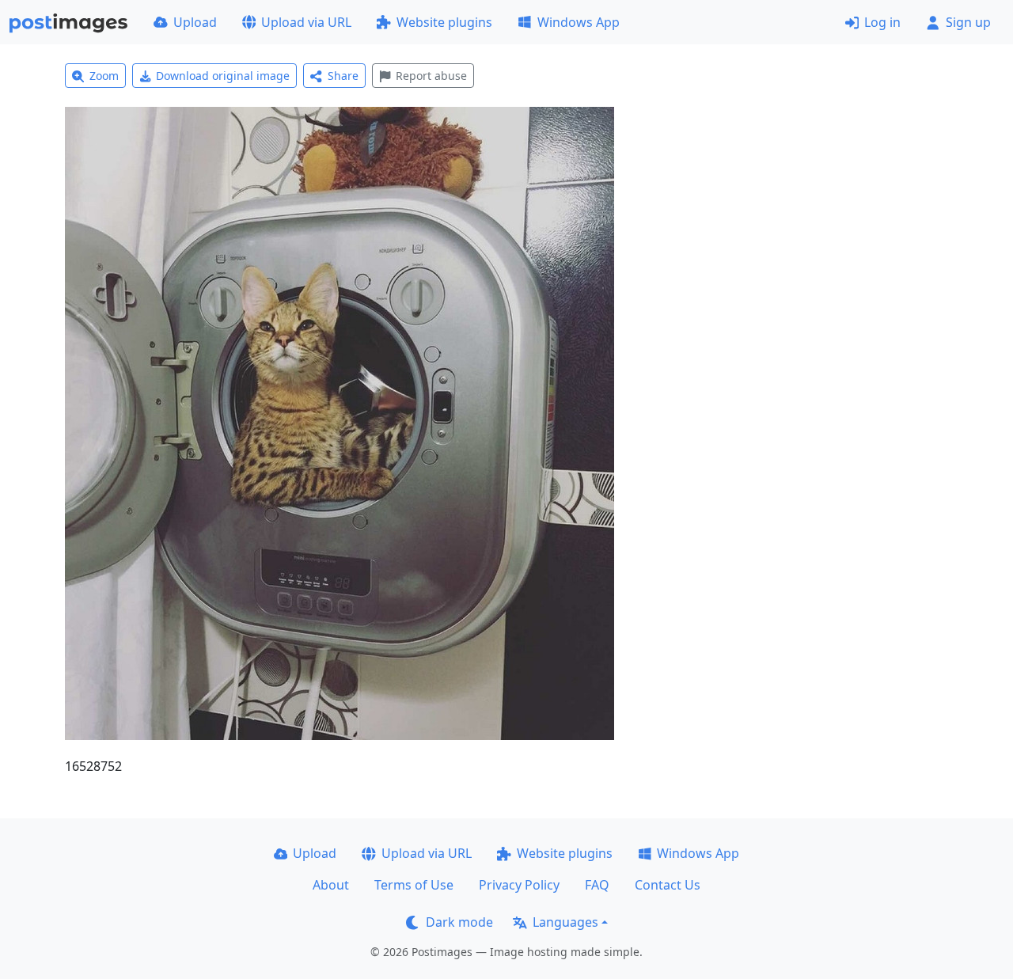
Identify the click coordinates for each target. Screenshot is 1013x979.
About (331, 885)
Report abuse (431, 75)
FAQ (597, 885)
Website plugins (444, 22)
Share (343, 75)
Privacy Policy (519, 885)
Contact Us (667, 885)
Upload (195, 22)
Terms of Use (413, 885)
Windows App (578, 22)
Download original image (223, 75)
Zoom (104, 75)
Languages (565, 922)
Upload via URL (306, 22)
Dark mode (459, 922)
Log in (882, 22)
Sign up (968, 22)
